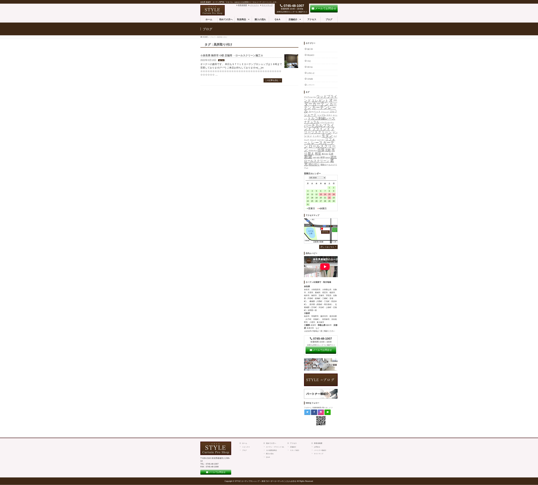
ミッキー (317, 136)
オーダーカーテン (320, 102)
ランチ (306, 140)
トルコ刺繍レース (321, 118)
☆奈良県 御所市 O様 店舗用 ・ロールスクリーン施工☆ (231, 55)
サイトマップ (267, 5)
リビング (313, 140)
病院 (318, 158)
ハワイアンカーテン (327, 122)
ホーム (244, 443)
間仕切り (314, 164)
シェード (310, 115)
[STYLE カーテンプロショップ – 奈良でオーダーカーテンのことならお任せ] (212, 14)
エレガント (320, 100)
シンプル (321, 115)
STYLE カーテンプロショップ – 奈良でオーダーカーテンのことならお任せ (265, 481)
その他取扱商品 (271, 450)
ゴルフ (333, 111)
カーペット (315, 111)
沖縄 (314, 157)
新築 (308, 156)
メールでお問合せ (322, 350)
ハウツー (311, 85)
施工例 (221, 60)
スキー (329, 115)
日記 (309, 61)
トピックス (246, 447)
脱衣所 (327, 157)
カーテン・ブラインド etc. (275, 447)
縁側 (322, 157)
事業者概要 (242, 5)
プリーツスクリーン (319, 130)
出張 (320, 150)
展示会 (310, 67)
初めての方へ (271, 443)
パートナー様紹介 (320, 450)
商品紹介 (311, 55)
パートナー (254, 5)
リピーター (321, 140)
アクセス (293, 443)
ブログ (244, 450)
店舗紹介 (293, 447)
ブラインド (321, 129)
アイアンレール (310, 97)
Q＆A (268, 457)
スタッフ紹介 (294, 450)
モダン (327, 135)
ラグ (335, 136)
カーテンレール (320, 109)
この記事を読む (272, 80)
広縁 (331, 154)
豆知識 (310, 79)
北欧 (328, 150)
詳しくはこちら (327, 247)
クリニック (325, 112)
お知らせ (311, 73)
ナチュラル (311, 122)
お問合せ (317, 447)
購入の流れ (270, 453)
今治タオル (313, 150)
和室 (318, 153)
